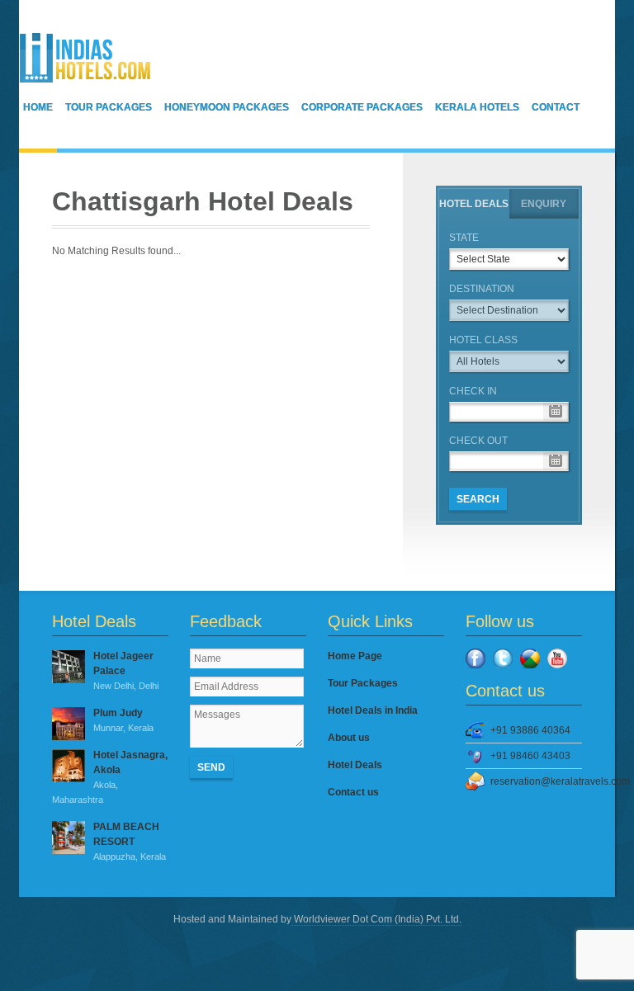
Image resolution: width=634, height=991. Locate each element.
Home (38, 107)
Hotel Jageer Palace (125, 670)
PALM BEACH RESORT (129, 841)
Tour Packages (108, 107)
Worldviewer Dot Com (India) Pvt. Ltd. (376, 919)
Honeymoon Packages (226, 107)
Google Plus (530, 658)
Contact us (353, 792)
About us (349, 737)
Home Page (355, 656)
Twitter (503, 658)
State (464, 237)
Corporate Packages (362, 107)
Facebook (475, 658)
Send (211, 767)
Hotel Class (483, 340)
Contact (556, 107)
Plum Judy (123, 720)
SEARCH (478, 499)
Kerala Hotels (477, 107)
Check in (473, 391)
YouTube (557, 658)
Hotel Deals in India (373, 710)
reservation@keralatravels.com (536, 781)
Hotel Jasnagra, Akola (110, 777)
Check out (478, 440)
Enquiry (543, 204)
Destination (481, 289)
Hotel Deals (474, 204)
